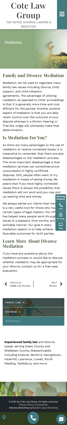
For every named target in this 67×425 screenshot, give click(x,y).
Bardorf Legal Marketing (45, 408)
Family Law (13, 302)
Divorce (11, 311)
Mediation (12, 321)
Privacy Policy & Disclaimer (33, 405)
